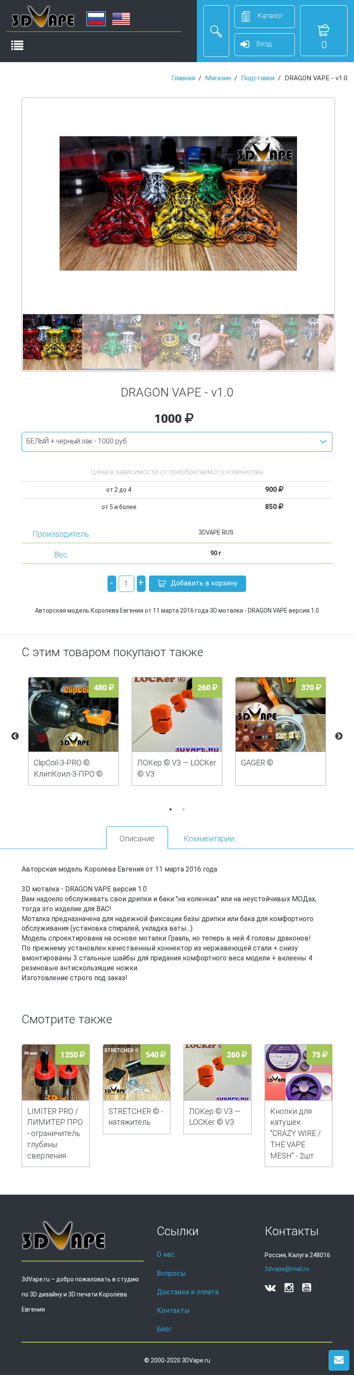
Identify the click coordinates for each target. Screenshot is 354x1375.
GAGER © (257, 762)
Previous (15, 736)
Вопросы (171, 1273)
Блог (164, 1329)
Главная (183, 78)
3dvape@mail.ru (287, 1268)
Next (339, 736)
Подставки (258, 78)
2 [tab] (183, 809)
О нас (165, 1254)
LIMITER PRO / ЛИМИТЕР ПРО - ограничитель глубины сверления (55, 1133)
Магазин (218, 78)
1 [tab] (170, 809)
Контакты (173, 1310)
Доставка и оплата (187, 1292)
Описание (137, 838)
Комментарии (208, 838)
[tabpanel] (73, 731)
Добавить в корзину (204, 583)
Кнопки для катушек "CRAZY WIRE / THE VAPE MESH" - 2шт (295, 1133)
